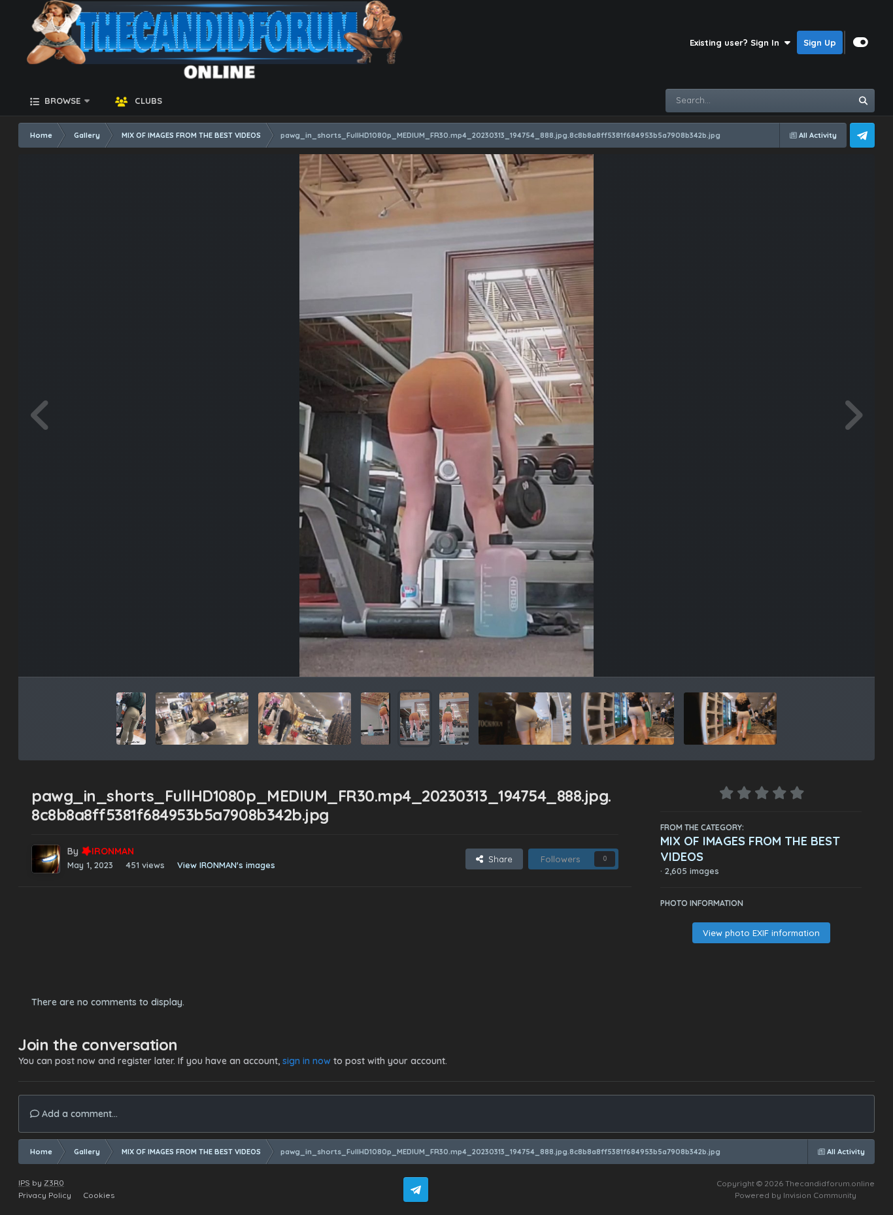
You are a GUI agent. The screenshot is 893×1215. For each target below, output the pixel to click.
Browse (61, 100)
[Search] (863, 100)
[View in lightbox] (446, 415)
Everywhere (810, 100)
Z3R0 (54, 1183)
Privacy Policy (44, 1195)
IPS (24, 1183)
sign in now (306, 1061)
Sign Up (819, 42)
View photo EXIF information (761, 933)
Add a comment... (78, 1114)
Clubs (147, 100)
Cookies (98, 1195)
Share (498, 859)
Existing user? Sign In (737, 42)
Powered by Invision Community (795, 1195)
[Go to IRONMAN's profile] (45, 859)
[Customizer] (861, 42)
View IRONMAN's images (226, 865)
